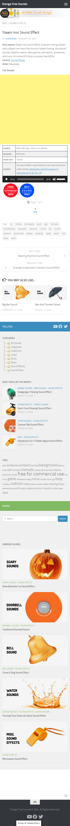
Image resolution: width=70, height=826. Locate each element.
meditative (6, 484)
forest (14, 475)
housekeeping (9, 229)
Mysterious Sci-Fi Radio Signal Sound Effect (40, 440)
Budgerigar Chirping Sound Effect (35, 392)
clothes (18, 224)
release (29, 233)
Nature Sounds (9, 712)
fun (65, 475)
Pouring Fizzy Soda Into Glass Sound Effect (24, 715)
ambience (13, 465)
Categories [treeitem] (16, 347)
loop (59, 478)
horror (36, 479)
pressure (7, 233)
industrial (33, 229)
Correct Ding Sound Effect (15, 672)
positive (40, 484)
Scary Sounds (9, 582)
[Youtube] (55, 326)
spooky (23, 488)
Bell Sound (8, 669)
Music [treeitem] (14, 358)
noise (26, 483)
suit (63, 233)
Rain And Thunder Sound (47, 304)
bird (62, 466)
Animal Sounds (25, 388)
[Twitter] (66, 326)
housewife (22, 229)
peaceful (33, 484)
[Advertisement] (35, 109)
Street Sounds (41, 404)
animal (34, 465)
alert (4, 465)
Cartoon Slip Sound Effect (31, 424)
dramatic (49, 470)
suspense (31, 488)
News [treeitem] (14, 362)
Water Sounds (42, 712)
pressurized (18, 233)
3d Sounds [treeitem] (16, 343)
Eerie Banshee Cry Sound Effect (18, 586)
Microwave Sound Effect (15, 758)
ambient (25, 465)
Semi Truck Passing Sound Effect (34, 408)
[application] (35, 179)
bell (59, 465)
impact (43, 479)
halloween (21, 479)
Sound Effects (18, 23)
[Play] (6, 179)
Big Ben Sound (9, 304)
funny (4, 479)
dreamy (57, 470)
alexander (10, 38)
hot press (54, 224)
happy (29, 479)
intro (49, 479)
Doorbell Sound (10, 626)
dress (39, 224)
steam (56, 233)
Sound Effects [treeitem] (18, 366)
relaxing (53, 484)
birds (4, 470)
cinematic (27, 470)
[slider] (61, 179)
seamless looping (8, 488)
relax (46, 483)
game (11, 479)
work (13, 238)
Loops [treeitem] (14, 354)
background (48, 465)
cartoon (16, 470)
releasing (39, 233)
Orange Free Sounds (14, 4)
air (11, 224)
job (50, 229)
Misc (5, 23)
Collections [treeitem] (16, 350)
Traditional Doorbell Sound (15, 629)
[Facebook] (60, 326)
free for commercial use (41, 474)
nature (17, 483)
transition (47, 488)
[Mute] (54, 179)
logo (53, 479)
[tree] (35, 356)
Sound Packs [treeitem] (17, 370)
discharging (29, 224)
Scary (61, 483)
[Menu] (66, 4)
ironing (43, 229)
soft (18, 488)
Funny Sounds (25, 421)
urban (55, 488)
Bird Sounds (40, 388)
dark (43, 470)
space (48, 233)
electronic (6, 475)
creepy (38, 470)
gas (46, 224)
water (6, 238)
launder (57, 229)
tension (39, 488)
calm (9, 469)
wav (5, 492)
